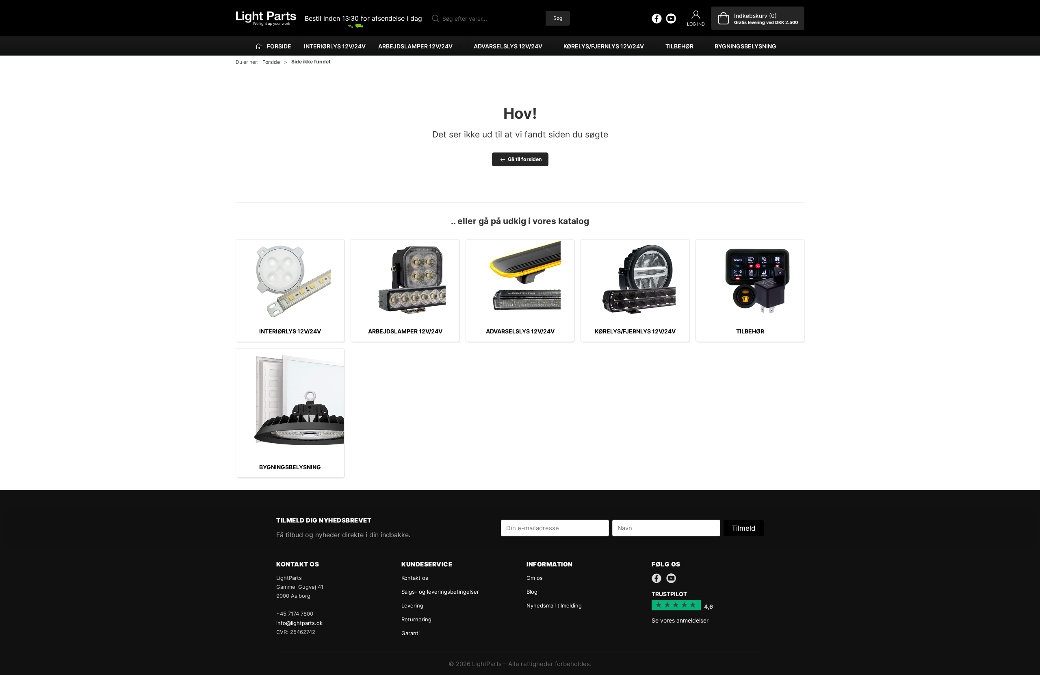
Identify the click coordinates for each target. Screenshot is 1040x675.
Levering (412, 605)
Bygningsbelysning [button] (745, 46)
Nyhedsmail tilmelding (554, 605)
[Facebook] (657, 18)
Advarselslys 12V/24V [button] (508, 46)
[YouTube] (671, 18)
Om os (534, 578)
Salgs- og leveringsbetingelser (440, 591)
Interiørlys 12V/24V (335, 46)
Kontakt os (414, 578)
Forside (271, 62)
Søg (557, 18)
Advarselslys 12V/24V (520, 331)
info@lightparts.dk (299, 623)
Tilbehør (750, 331)
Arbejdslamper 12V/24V (405, 331)
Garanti (410, 633)
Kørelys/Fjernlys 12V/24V (635, 331)
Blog (531, 591)
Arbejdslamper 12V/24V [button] (415, 46)
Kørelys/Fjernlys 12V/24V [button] (603, 46)
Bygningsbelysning (290, 467)
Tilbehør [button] (679, 46)
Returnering (416, 619)
